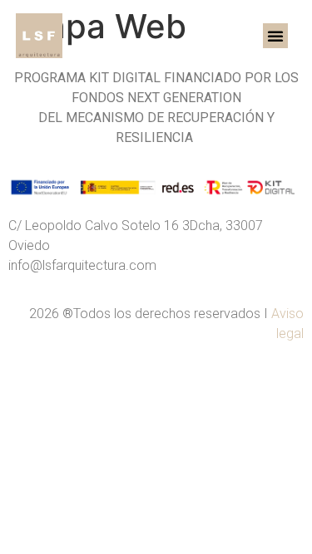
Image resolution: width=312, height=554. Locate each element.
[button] (275, 35)
